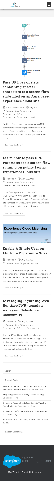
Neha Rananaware (15, 107)
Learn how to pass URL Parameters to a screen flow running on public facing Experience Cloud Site (27, 165)
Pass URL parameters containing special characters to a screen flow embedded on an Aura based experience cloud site (27, 91)
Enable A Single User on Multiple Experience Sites (25, 250)
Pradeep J (11, 179)
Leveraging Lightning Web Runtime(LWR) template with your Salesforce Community (26, 308)
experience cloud (26, 117)
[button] (49, 4)
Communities (12, 111)
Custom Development (29, 328)
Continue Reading (15, 144)
